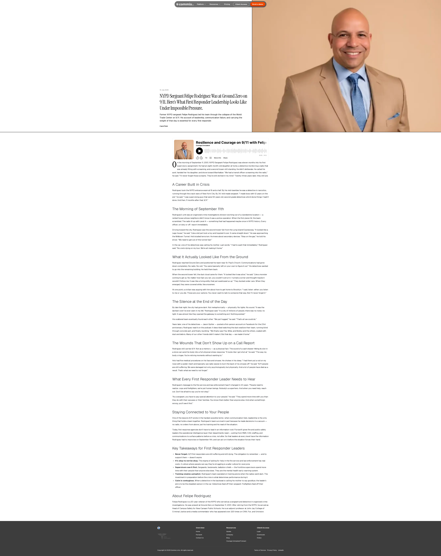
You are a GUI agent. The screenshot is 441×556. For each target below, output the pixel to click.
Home (198, 531)
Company (229, 535)
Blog (228, 538)
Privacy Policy (272, 550)
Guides (228, 531)
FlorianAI (199, 535)
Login (259, 531)
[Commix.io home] (174, 529)
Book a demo (257, 4)
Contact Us (200, 538)
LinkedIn (281, 550)
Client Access (241, 4)
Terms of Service (260, 550)
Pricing (227, 4)
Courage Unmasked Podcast (236, 541)
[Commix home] (185, 4)
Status (259, 538)
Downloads (261, 535)
